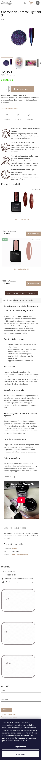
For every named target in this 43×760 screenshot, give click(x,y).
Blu (13, 554)
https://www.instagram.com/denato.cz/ (19, 582)
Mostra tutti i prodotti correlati (21, 293)
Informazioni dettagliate (9, 108)
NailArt (15, 548)
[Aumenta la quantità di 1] (9, 87)
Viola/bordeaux (22, 554)
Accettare (20, 754)
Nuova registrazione (8, 714)
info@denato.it (10, 571)
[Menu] (37, 3)
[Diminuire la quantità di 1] (9, 90)
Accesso (6, 710)
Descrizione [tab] (7, 300)
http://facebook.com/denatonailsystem (19, 578)
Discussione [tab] (30, 300)
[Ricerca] (25, 3)
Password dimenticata (9, 717)
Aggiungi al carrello (24, 89)
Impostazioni (20, 746)
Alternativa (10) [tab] (18, 300)
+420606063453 (10, 575)
